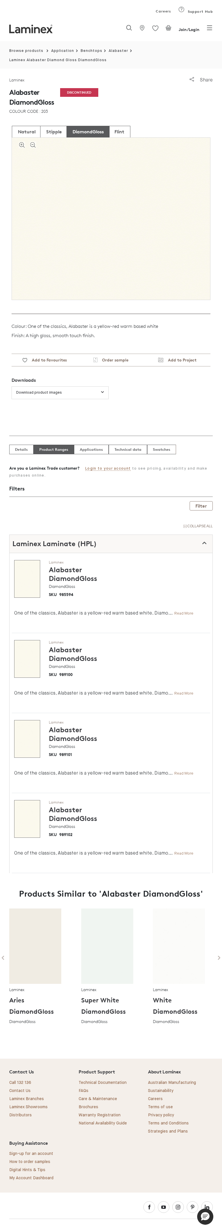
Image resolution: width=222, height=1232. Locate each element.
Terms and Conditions (168, 1123)
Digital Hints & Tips (27, 1170)
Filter (201, 506)
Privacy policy (161, 1115)
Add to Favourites (47, 359)
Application (62, 51)
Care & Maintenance (98, 1099)
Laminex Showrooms (28, 1107)
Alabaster (118, 51)
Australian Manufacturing (172, 1083)
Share (206, 80)
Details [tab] (21, 449)
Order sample (112, 359)
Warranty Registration (100, 1115)
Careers (163, 11)
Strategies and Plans (168, 1131)
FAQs (83, 1091)
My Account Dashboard (31, 1178)
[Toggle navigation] (209, 30)
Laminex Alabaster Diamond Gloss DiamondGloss (58, 60)
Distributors (20, 1115)
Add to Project (180, 359)
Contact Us (20, 1091)
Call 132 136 (20, 1083)
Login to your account (108, 468)
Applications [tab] (91, 449)
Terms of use (160, 1107)
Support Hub (199, 11)
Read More (183, 613)
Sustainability (160, 1091)
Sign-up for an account (31, 1154)
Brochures (88, 1107)
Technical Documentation (103, 1083)
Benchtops (91, 51)
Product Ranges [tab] (53, 449)
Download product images (39, 393)
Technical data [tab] (127, 449)
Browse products (26, 51)
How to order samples (29, 1162)
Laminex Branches (26, 1099)
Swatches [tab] (161, 449)
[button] (205, 1217)
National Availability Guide (103, 1123)
